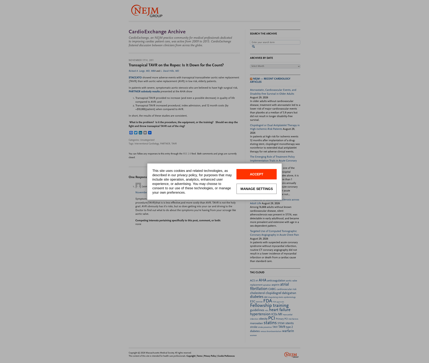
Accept (256, 174)
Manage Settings (256, 189)
